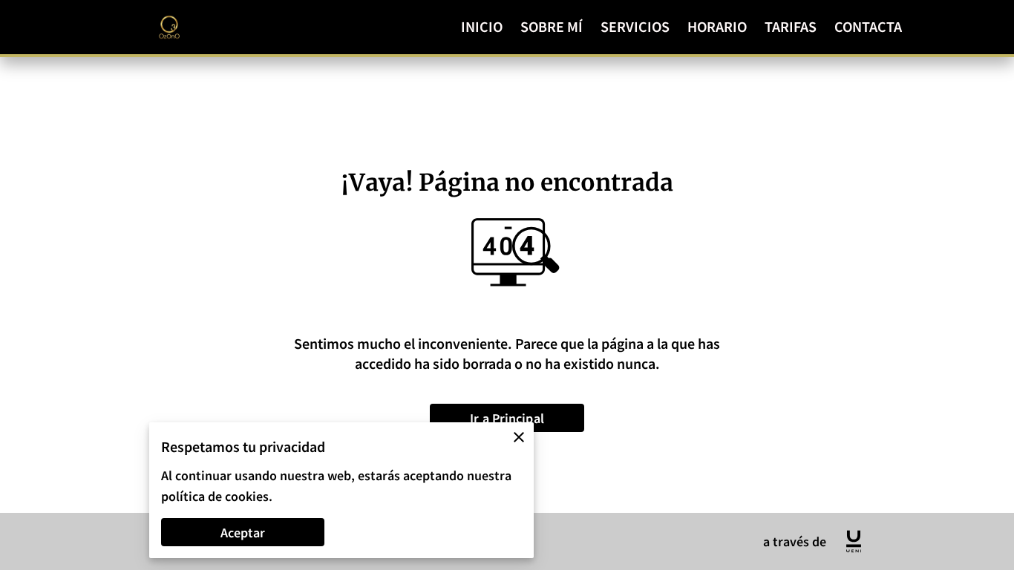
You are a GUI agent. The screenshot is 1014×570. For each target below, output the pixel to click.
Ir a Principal (507, 418)
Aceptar (243, 532)
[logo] (854, 541)
